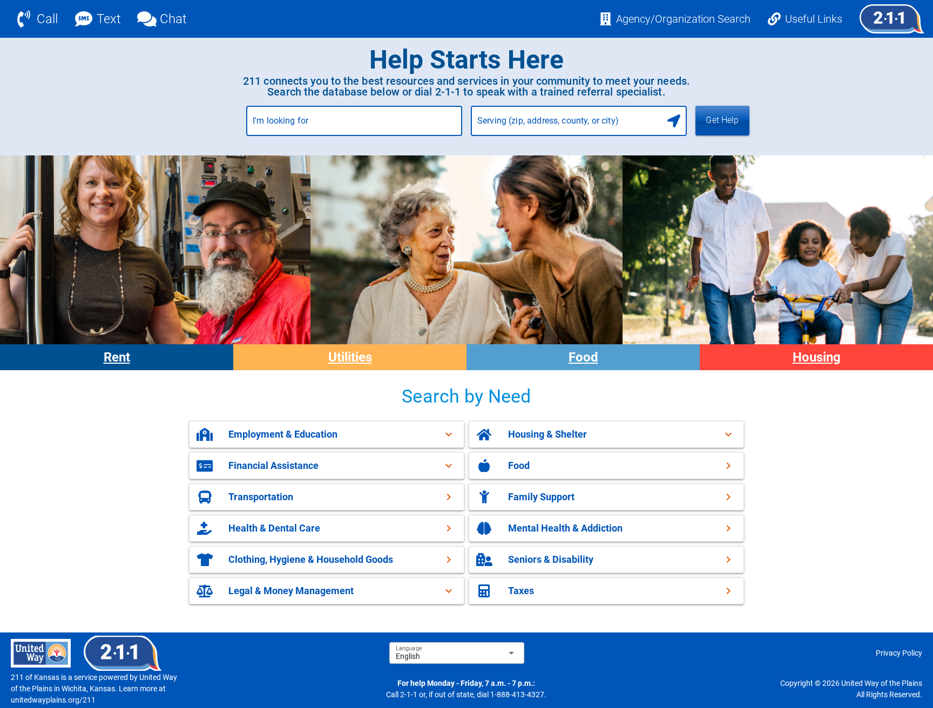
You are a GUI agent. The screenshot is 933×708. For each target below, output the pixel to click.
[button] (327, 434)
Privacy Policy (899, 653)
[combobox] (354, 125)
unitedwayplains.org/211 (53, 700)
